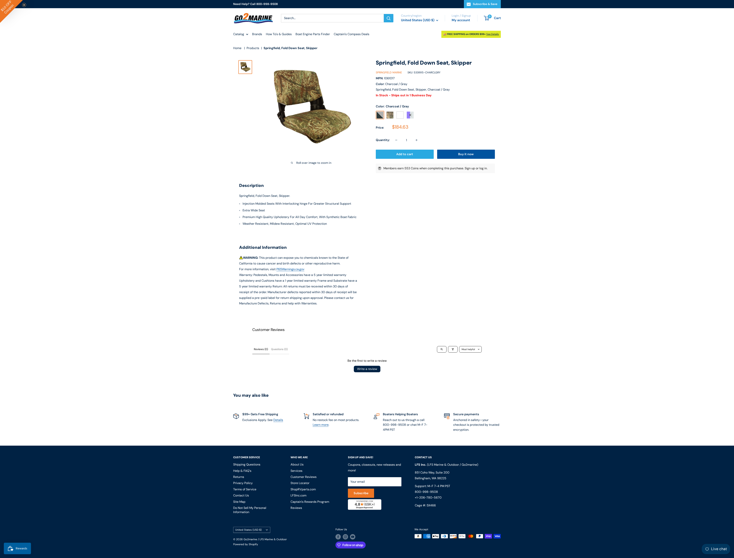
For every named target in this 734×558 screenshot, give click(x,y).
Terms (334, 317)
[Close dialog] (419, 234)
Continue (367, 285)
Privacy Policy (321, 317)
